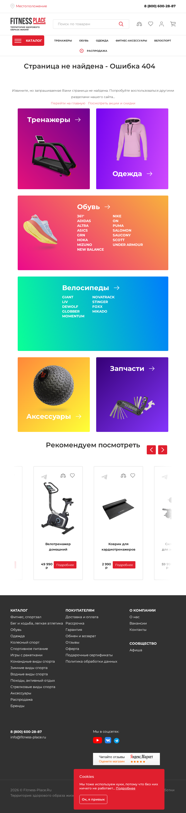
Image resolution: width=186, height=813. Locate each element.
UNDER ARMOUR (128, 244)
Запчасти (127, 368)
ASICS (82, 230)
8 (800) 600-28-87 (160, 6)
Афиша (136, 650)
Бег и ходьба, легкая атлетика (36, 623)
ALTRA (82, 225)
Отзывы (72, 642)
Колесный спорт (24, 642)
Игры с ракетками (26, 655)
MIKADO (99, 311)
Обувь (88, 206)
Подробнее (65, 565)
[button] (162, 449)
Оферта (72, 648)
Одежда (127, 173)
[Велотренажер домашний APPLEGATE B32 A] (58, 508)
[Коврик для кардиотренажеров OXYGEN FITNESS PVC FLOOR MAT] (118, 508)
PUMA (118, 225)
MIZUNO (84, 244)
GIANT (67, 297)
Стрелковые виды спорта (32, 687)
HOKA (82, 240)
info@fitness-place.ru (28, 737)
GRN (81, 235)
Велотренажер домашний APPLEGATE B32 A (58, 547)
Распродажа (21, 699)
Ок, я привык (93, 799)
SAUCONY (122, 235)
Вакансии (138, 623)
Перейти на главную (68, 103)
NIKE (117, 216)
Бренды (17, 706)
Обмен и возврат (81, 636)
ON (115, 221)
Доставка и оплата (82, 617)
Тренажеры (48, 119)
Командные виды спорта (32, 661)
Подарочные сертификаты (89, 655)
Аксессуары (48, 416)
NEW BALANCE (90, 249)
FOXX (97, 306)
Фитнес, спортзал (25, 617)
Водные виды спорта (29, 674)
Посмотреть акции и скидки (111, 103)
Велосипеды (85, 287)
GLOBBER (71, 311)
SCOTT (119, 240)
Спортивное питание (29, 648)
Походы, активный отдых (32, 680)
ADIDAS (84, 221)
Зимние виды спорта (29, 668)
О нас (135, 617)
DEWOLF (70, 306)
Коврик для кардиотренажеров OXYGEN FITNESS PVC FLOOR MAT (118, 547)
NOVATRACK (103, 297)
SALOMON (122, 230)
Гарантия (74, 629)
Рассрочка (75, 623)
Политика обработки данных (91, 661)
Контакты (138, 629)
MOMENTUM (73, 316)
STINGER (100, 302)
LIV (65, 302)
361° (80, 216)
